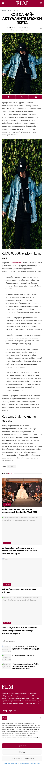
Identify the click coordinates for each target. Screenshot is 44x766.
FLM (11, 27)
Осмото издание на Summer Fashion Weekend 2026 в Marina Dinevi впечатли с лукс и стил (25, 666)
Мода (9, 10)
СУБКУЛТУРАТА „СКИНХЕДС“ (24, 655)
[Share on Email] (35, 97)
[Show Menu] (3, 3)
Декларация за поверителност (30, 763)
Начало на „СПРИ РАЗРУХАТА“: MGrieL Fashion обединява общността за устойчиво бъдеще (20, 630)
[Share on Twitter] (22, 97)
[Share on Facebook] (8, 97)
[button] (40, 718)
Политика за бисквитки (11, 763)
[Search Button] (41, 3)
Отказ (22, 752)
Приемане (22, 746)
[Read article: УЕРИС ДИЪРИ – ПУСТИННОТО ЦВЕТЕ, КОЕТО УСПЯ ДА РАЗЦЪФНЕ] (6, 649)
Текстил (15, 10)
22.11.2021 (19, 27)
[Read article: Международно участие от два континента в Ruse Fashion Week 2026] (22, 492)
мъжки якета (16, 263)
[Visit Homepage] (22, 3)
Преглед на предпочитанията (22, 758)
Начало (4, 10)
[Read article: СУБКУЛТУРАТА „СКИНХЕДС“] (6, 657)
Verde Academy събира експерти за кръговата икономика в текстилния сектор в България (19, 551)
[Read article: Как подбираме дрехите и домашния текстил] (22, 572)
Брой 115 (11, 466)
